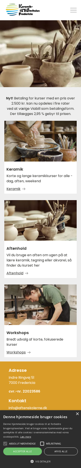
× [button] (77, 414)
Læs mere (25, 436)
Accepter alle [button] (22, 451)
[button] (40, 461)
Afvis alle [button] (61, 451)
